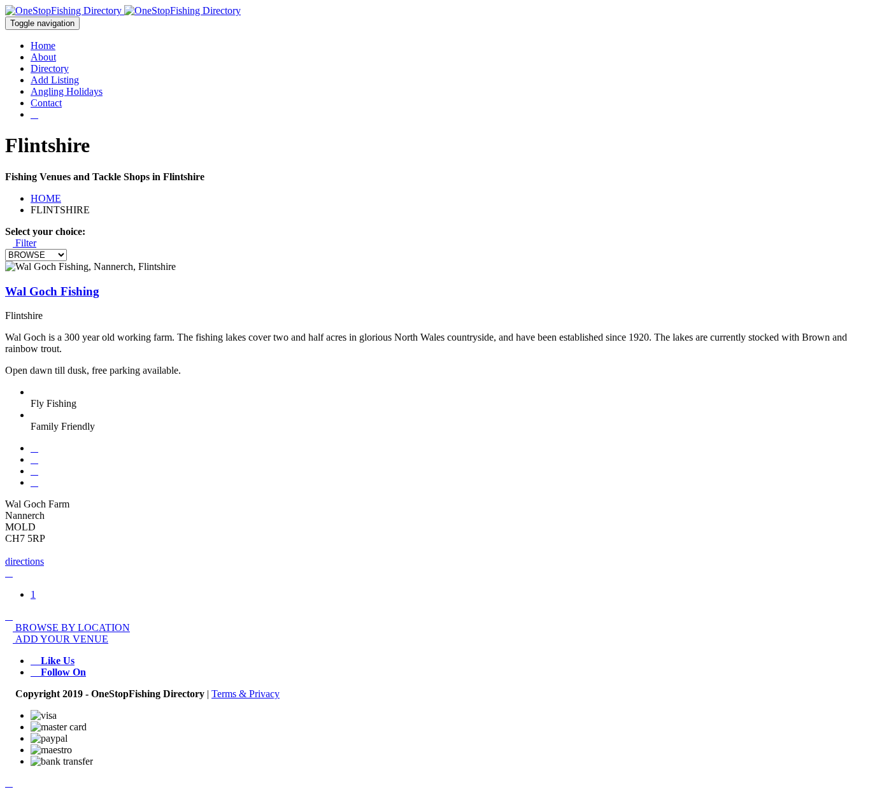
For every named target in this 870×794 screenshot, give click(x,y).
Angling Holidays (67, 91)
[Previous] (9, 572)
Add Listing (55, 79)
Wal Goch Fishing (52, 291)
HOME (46, 198)
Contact (46, 102)
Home (43, 45)
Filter (24, 242)
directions (24, 561)
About (43, 57)
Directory (50, 68)
